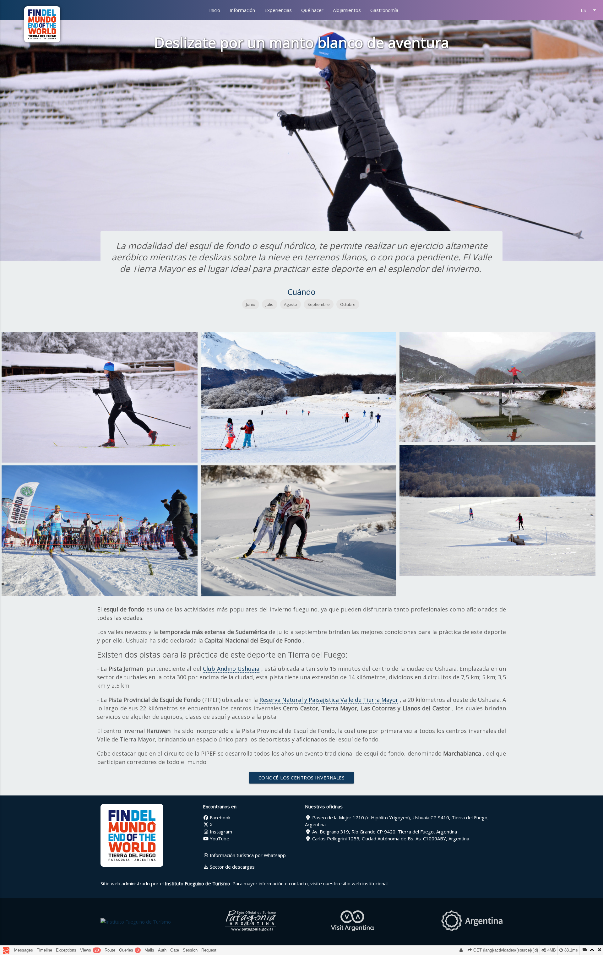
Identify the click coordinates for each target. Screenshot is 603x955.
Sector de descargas (232, 867)
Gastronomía (384, 10)
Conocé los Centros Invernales (301, 777)
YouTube (219, 838)
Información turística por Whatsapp (247, 855)
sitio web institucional (364, 883)
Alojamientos (347, 10)
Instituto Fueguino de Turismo (197, 883)
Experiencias (278, 10)
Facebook (220, 817)
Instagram (220, 831)
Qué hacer (312, 10)
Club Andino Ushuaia (231, 668)
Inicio (214, 10)
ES (589, 10)
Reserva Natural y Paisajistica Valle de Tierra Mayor (328, 699)
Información (242, 10)
